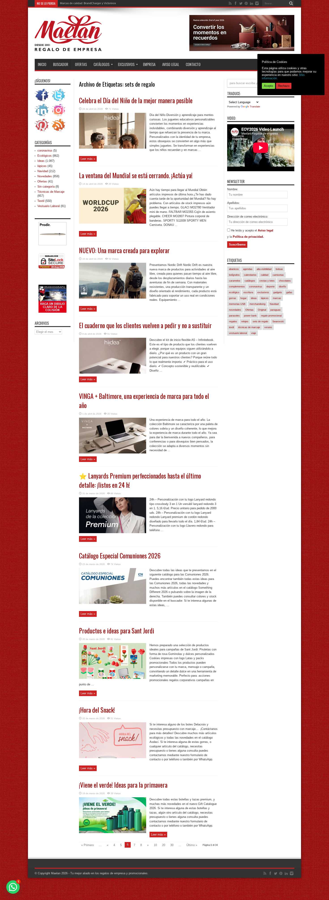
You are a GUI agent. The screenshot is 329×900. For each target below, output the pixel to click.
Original (262, 309)
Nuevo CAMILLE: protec (74, 3)
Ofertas (81, 64)
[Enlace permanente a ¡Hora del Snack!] (112, 757)
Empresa (149, 64)
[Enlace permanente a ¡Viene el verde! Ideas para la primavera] (112, 832)
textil (231, 327)
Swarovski (278, 321)
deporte (270, 286)
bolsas (279, 269)
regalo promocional (271, 315)
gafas (289, 292)
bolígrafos (234, 275)
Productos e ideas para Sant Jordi (116, 630)
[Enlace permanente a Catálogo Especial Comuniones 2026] (112, 603)
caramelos (234, 280)
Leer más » (88, 158)
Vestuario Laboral (48, 206)
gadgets (277, 292)
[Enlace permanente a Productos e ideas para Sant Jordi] (112, 678)
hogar (243, 298)
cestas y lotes (267, 280)
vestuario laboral (238, 333)
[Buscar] (291, 3)
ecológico (234, 292)
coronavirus (44, 150)
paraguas (275, 309)
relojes (244, 321)
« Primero (87, 845)
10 (155, 845)
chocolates (285, 280)
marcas (277, 298)
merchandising (257, 304)
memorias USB (237, 304)
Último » (191, 845)
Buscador (60, 64)
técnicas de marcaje (249, 327)
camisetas (278, 275)
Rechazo (283, 86)
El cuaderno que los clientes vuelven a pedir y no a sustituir (145, 325)
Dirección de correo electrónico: (247, 216)
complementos (237, 286)
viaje (253, 333)
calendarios (250, 275)
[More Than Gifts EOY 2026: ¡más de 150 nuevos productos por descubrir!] (241, 50)
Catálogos (101, 64)
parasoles (234, 315)
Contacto (193, 64)
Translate (255, 106)
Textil (40, 201)
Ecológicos (44, 155)
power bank (250, 315)
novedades (235, 309)
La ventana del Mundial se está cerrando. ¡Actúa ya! (135, 175)
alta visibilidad (264, 269)
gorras (232, 298)
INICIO (42, 64)
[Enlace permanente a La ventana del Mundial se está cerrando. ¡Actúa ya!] (112, 222)
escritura (248, 292)
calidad (264, 275)
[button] (13, 887)
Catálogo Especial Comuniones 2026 (119, 555)
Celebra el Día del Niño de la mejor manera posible (135, 100)
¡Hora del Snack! (97, 709)
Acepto (268, 86)
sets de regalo (260, 321)
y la (230, 236)
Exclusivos (126, 64)
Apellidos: (233, 203)
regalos (233, 321)
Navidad (42, 171)
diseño (282, 286)
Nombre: (232, 189)
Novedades (44, 176)
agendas (247, 269)
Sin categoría (46, 186)
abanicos (234, 269)
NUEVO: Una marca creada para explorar (124, 250)
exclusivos (263, 292)
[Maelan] (68, 47)
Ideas (41, 160)
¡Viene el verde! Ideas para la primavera (123, 784)
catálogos (250, 280)
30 (171, 845)
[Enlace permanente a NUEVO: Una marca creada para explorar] (112, 297)
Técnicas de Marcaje (50, 191)
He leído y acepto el (244, 230)
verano (268, 327)
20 (163, 845)
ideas (254, 298)
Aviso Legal (170, 64)
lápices (42, 166)
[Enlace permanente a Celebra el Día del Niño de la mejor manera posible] (112, 147)
